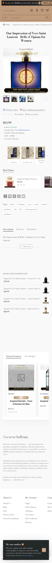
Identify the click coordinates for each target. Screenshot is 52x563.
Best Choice (8, 170)
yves (29, 204)
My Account (30, 497)
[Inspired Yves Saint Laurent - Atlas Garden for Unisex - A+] (46, 300)
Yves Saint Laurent (22, 130)
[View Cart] (47, 10)
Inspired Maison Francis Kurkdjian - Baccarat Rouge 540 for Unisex (28, 179)
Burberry (44, 394)
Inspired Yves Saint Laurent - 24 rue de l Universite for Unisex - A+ (22, 278)
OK (44, 549)
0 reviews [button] (19, 114)
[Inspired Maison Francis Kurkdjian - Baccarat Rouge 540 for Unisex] (10, 182)
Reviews (20, 229)
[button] (6, 99)
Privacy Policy (27, 555)
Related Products (13, 356)
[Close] (48, 2)
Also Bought (29, 356)
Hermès (11, 394)
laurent (44, 204)
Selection (7, 144)
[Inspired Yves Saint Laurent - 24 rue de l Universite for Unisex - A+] (46, 280)
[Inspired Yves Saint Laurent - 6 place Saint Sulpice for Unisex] (46, 290)
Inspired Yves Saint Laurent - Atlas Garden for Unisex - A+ (22, 299)
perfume (7, 209)
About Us (7, 497)
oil (15, 209)
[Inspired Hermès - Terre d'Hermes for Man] (21, 377)
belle (12, 204)
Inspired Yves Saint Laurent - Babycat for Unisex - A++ (22, 309)
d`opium (21, 204)
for (21, 209)
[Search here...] (46, 17)
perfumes (8, 214)
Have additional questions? (34, 110)
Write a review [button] (31, 114)
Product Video (12, 110)
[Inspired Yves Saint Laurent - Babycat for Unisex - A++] (46, 310)
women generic (31, 209)
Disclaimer (31, 229)
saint (36, 204)
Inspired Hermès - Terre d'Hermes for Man (21, 402)
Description (8, 229)
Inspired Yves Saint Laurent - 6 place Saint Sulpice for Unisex (22, 288)
